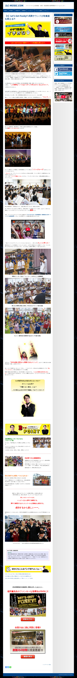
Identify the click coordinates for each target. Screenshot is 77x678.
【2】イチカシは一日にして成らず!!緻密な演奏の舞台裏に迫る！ (18, 574)
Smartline (71, 674)
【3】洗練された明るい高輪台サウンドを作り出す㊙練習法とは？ (18, 576)
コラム (45, 10)
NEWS (5, 10)
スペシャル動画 (39, 10)
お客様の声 (17, 10)
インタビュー (30, 10)
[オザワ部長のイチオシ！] (63, 54)
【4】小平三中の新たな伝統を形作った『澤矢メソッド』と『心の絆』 (19, 578)
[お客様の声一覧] (63, 60)
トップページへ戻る (47, 664)
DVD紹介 (11, 10)
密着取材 (24, 10)
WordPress (65, 674)
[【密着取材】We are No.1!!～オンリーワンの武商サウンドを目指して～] (28, 641)
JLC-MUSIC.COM (14, 5)
